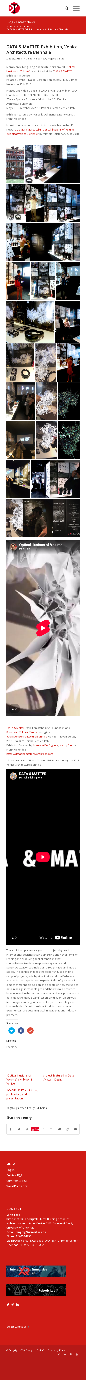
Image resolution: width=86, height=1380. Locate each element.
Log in (10, 1170)
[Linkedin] (65, 1354)
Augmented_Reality (24, 1107)
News (43, 58)
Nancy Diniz (67, 745)
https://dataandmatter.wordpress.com (29, 754)
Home (26, 26)
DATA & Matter (15, 728)
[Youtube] (77, 1354)
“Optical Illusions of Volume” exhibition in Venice (19, 1079)
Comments (16, 1181)
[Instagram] (71, 1354)
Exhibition (41, 1107)
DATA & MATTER (63, 71)
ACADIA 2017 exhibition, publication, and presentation (22, 1094)
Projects (52, 58)
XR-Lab (60, 58)
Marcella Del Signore (45, 745)
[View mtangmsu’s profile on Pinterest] (12, 1304)
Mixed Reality (33, 58)
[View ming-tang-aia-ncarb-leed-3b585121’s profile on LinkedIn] (17, 1304)
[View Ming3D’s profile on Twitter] (8, 1304)
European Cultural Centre (21, 732)
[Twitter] (59, 1354)
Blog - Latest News (20, 22)
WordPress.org (17, 1186)
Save (37, 1129)
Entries (14, 1175)
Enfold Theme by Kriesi (52, 1350)
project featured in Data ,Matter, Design (58, 1077)
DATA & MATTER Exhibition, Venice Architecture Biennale (42, 49)
